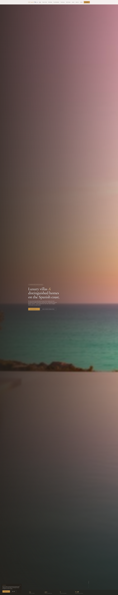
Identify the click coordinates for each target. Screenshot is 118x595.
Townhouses (63, 2)
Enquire (86, 2)
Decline (13, 591)
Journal (73, 2)
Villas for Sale (44, 2)
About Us (77, 2)
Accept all (6, 591)
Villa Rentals (50, 2)
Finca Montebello (56, 2)
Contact (81, 2)
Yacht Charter (68, 2)
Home (40, 2)
